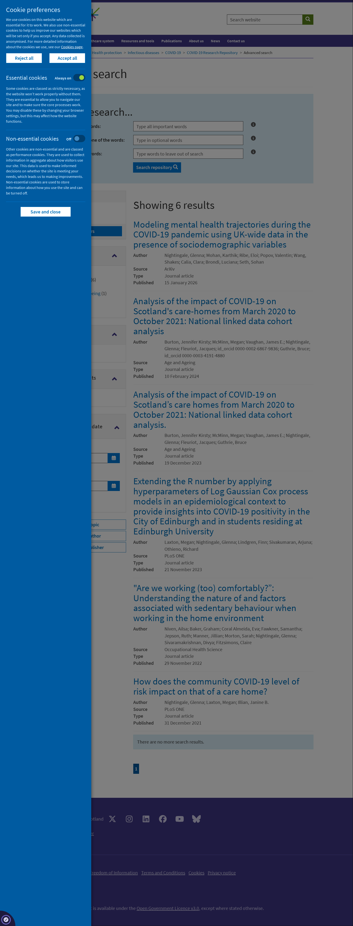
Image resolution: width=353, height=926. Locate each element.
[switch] (49, 78)
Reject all (24, 58)
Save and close (46, 212)
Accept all (67, 58)
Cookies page (72, 46)
